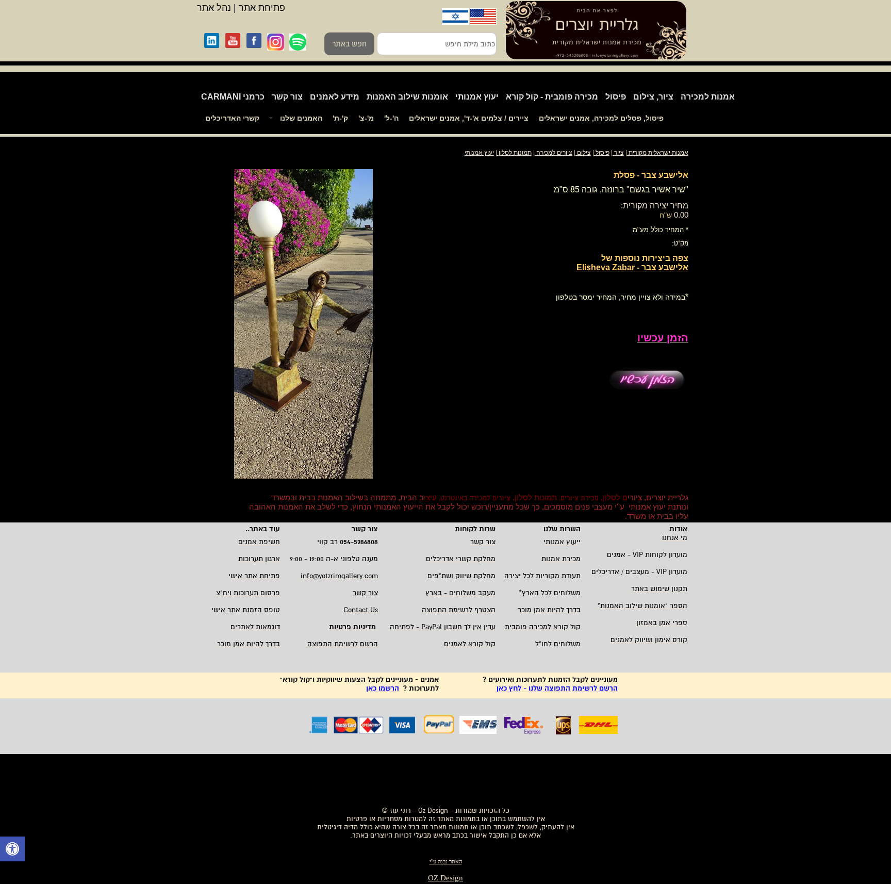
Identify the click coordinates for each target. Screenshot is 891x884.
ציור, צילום (653, 96)
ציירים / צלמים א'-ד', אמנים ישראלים (469, 118)
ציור (619, 152)
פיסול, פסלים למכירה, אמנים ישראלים (601, 118)
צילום (584, 152)
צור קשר (287, 96)
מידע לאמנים (334, 96)
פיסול (615, 96)
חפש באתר (349, 43)
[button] (12, 850)
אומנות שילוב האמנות (407, 96)
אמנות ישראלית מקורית (657, 152)
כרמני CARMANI (233, 96)
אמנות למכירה (708, 96)
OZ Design (445, 878)
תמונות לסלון (514, 152)
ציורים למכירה (554, 152)
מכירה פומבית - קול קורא (552, 96)
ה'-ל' (391, 118)
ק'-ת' (340, 118)
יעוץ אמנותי (477, 96)
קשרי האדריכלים (232, 118)
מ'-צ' (366, 118)
